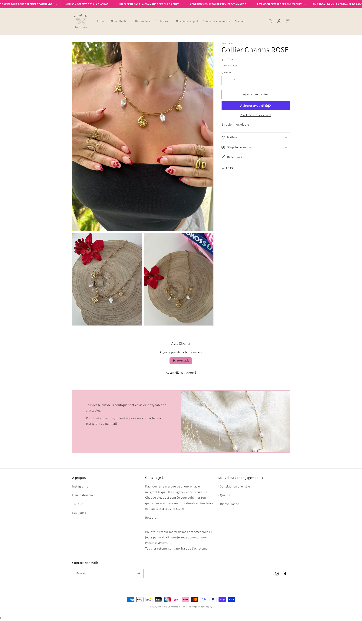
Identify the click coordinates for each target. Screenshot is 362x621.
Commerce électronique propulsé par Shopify (190, 606)
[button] (270, 21)
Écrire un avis (181, 360)
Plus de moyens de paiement (255, 115)
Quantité (227, 72)
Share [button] (229, 167)
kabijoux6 (162, 606)
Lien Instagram (82, 495)
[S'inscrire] (138, 573)
